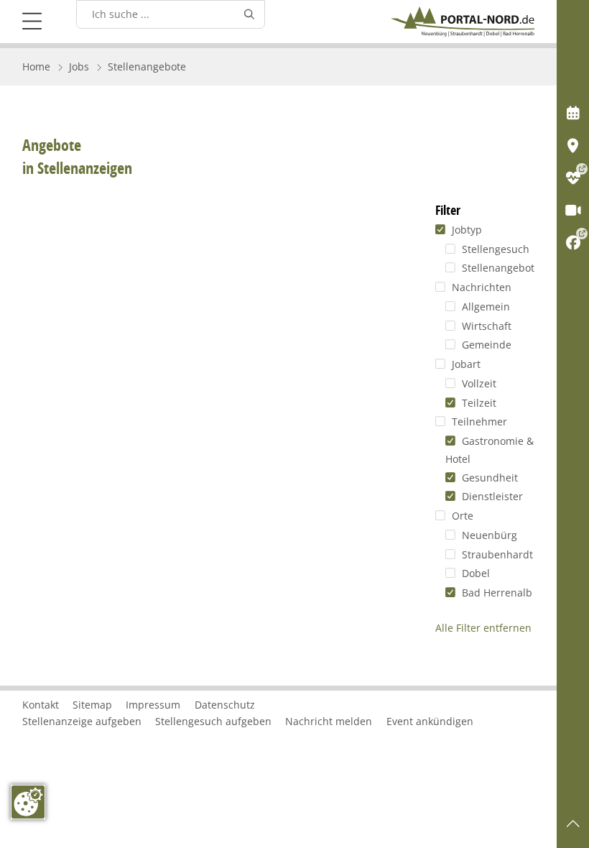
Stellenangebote (147, 66)
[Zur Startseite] (462, 21)
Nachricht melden (328, 721)
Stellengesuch (494, 249)
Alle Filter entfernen (483, 628)
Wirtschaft (485, 326)
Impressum (153, 704)
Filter (447, 210)
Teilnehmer (477, 421)
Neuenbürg (487, 535)
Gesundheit (488, 477)
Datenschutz (225, 704)
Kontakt (40, 704)
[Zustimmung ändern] (28, 802)
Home (36, 66)
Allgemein (484, 306)
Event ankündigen (429, 721)
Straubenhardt (495, 554)
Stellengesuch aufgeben (213, 721)
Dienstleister (490, 496)
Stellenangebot (496, 268)
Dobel (474, 573)
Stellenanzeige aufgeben (82, 721)
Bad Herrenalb (495, 592)
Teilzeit (477, 403)
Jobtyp (465, 229)
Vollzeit (477, 383)
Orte (461, 515)
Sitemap (92, 704)
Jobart (464, 364)
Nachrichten (480, 287)
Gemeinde (485, 344)
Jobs (79, 66)
